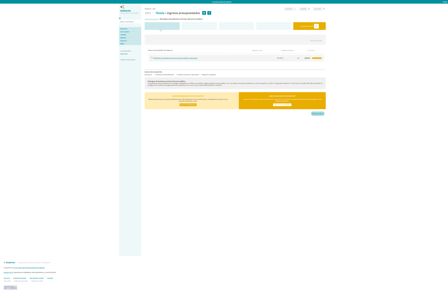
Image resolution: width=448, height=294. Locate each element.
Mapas (122, 44)
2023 (148, 12)
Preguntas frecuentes (19, 278)
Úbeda (160, 13)
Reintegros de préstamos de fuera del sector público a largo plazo (175, 58)
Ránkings (123, 38)
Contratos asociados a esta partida (188, 75)
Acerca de (7, 278)
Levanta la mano (307, 26)
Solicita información (188, 105)
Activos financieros (151, 19)
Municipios (123, 29)
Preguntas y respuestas (209, 75)
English (445, 2)
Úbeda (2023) (124, 54)
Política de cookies (37, 281)
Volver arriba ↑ (318, 113)
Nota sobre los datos (316, 40)
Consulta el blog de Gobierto (221, 2)
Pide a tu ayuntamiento (282, 105)
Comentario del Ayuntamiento (164, 75)
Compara (123, 35)
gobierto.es (8, 272)
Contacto (50, 278)
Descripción (148, 75)
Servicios (123, 41)
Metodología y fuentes (37, 278)
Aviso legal (7, 281)
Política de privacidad (21, 281)
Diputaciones (124, 32)
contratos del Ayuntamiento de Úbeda (29, 267)
